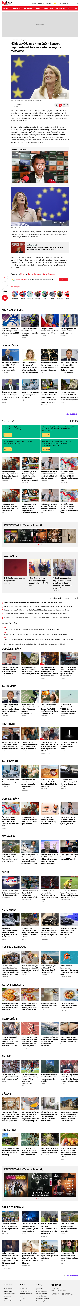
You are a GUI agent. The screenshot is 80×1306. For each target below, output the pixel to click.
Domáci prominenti (6, 751)
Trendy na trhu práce (65, 976)
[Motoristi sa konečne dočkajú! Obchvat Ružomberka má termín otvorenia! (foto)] (11, 846)
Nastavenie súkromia (9, 1293)
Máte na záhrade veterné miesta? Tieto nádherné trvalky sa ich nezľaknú (49, 1150)
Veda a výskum (64, 1043)
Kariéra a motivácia (14, 947)
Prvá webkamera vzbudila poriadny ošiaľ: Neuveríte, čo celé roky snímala (68, 783)
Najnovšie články (10, 623)
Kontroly (37, 274)
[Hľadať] (71, 8)
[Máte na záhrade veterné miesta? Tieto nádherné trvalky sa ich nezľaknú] (50, 1139)
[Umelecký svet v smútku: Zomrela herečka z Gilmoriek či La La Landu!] (69, 733)
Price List (22, 1298)
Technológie (10, 1018)
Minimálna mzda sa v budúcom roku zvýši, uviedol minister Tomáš (38, 580)
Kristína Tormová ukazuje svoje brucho (14, 579)
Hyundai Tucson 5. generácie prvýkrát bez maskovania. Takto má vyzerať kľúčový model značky (49, 932)
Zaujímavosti (48, 8)
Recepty (62, 1159)
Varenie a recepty (13, 984)
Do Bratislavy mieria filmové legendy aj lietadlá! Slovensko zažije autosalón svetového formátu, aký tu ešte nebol (29, 476)
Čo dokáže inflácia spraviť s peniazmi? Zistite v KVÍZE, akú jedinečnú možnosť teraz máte (69, 476)
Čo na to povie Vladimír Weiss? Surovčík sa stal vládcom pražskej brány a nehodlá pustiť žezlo (69, 894)
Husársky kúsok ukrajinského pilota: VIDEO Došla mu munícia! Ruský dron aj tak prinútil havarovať (37, 617)
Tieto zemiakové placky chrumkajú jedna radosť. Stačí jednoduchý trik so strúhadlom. (10, 1006)
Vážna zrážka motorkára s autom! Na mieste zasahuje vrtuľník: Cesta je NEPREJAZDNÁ (33, 603)
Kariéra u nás (7, 1296)
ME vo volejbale (6, 897)
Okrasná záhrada (6, 1157)
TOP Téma (43, 1048)
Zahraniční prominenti (27, 751)
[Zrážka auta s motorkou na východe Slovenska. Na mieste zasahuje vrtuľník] (50, 1066)
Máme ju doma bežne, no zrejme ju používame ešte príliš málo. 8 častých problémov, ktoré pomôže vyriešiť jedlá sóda (30, 1116)
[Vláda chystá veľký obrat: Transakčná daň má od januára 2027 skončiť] (69, 846)
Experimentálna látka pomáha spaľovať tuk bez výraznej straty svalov (69, 1039)
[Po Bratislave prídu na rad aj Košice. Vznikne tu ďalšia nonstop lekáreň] (11, 1066)
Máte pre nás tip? (40, 1301)
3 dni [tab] (67, 598)
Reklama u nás (23, 1289)
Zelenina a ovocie (25, 1157)
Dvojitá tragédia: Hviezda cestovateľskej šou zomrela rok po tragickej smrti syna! (29, 745)
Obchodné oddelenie (41, 1293)
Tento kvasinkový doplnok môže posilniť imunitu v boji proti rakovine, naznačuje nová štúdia (34, 644)
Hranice (30, 274)
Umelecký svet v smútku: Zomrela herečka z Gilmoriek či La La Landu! (69, 745)
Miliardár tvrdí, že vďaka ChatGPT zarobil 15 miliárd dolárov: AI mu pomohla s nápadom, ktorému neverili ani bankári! (49, 859)
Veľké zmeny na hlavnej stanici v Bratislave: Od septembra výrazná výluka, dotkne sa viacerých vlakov (68, 671)
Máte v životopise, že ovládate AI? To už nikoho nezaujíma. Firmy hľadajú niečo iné (49, 969)
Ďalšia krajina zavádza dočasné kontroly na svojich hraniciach (68, 331)
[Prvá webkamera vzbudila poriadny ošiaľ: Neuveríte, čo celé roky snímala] (69, 771)
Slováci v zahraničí (26, 899)
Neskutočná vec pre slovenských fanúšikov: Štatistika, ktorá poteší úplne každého (10, 475)
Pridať (64, 280)
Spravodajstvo (39, 1289)
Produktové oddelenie (42, 1291)
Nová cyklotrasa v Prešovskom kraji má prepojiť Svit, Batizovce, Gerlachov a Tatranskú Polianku (29, 932)
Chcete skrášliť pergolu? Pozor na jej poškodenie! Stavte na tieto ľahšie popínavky (10, 1151)
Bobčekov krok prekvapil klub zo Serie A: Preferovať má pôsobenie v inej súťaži (29, 894)
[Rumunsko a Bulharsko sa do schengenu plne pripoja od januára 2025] (11, 320)
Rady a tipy (63, 1010)
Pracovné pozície (9, 421)
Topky (22, 40)
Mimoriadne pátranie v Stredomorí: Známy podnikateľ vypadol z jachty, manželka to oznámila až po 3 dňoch (29, 859)
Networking (5, 976)
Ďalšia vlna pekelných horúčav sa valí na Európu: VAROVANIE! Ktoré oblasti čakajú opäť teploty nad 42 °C (39, 606)
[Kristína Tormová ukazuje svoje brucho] (15, 567)
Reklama (23, 1285)
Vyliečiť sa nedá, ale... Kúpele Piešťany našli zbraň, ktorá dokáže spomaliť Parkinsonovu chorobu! (62, 583)
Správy (30, 585)
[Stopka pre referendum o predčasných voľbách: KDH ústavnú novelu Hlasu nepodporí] (11, 658)
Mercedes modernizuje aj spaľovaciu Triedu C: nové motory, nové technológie (68, 931)
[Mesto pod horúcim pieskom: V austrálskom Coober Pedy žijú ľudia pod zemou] (50, 771)
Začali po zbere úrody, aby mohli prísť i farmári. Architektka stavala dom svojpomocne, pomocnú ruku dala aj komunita (10, 1116)
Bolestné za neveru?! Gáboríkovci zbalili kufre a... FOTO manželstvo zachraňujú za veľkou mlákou (36, 610)
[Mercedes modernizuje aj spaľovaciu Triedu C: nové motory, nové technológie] (69, 919)
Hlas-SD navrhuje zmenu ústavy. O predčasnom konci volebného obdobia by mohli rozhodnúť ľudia (69, 1078)
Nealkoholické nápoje (46, 1010)
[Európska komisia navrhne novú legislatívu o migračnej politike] (50, 320)
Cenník (21, 1296)
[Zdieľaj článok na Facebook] (5, 284)
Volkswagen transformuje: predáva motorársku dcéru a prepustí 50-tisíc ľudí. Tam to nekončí (9, 932)
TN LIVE (6, 1056)
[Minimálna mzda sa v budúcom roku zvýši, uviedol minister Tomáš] (40, 567)
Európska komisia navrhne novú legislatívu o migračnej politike (49, 331)
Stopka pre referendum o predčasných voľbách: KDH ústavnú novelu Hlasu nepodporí (32, 629)
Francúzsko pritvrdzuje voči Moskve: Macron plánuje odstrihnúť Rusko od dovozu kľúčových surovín (11, 709)
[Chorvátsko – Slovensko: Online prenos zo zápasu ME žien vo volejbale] (11, 882)
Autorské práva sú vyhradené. (59, 1290)
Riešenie (23, 274)
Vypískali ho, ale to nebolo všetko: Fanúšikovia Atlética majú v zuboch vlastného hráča (49, 895)
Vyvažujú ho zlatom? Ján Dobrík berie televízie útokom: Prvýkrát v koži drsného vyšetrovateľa (10, 745)
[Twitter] (60, 1285)
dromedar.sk (44, 788)
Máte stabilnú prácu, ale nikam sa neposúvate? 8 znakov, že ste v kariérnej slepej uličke (30, 969)
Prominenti (28, 8)
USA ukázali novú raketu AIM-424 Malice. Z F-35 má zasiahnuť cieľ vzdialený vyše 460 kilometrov (49, 1041)
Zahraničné (16, 8)
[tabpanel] (40, 610)
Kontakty (39, 1285)
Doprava (23, 939)
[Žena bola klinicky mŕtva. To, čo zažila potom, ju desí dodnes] (11, 771)
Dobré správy (10, 798)
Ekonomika (60, 8)
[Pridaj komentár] (5, 277)
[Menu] (76, 8)
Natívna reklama (24, 1301)
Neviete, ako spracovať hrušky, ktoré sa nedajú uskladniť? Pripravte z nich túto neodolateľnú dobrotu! (68, 1152)
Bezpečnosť (5, 1048)
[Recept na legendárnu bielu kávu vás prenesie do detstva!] (50, 994)
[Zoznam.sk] (57, 1294)
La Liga (42, 901)
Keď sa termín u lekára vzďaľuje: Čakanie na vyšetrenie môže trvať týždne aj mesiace (49, 475)
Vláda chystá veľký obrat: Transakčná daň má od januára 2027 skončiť (69, 857)
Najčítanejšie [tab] (56, 598)
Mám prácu (24, 974)
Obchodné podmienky (26, 1293)
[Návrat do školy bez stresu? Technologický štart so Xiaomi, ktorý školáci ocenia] (50, 808)
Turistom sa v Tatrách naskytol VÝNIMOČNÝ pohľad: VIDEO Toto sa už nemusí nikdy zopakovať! (36, 614)
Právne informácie (8, 1289)
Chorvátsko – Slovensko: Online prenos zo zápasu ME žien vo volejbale (10, 893)
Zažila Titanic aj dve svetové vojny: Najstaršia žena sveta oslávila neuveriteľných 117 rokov (30, 784)
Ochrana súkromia (8, 1291)
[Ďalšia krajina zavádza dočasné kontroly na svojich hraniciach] (69, 320)
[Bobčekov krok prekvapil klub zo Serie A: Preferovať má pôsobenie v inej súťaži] (30, 882)
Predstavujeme (44, 939)
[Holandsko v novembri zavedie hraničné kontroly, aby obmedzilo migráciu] (30, 320)
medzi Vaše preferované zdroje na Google (34, 280)
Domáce (6, 8)
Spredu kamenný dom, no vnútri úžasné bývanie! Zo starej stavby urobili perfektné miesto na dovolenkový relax (69, 1116)
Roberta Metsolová (48, 274)
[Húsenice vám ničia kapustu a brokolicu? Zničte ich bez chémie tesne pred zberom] (30, 1139)
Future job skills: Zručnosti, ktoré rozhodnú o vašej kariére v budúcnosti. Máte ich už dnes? (69, 970)
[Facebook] (53, 1285)
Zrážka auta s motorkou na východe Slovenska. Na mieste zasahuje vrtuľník (49, 1078)
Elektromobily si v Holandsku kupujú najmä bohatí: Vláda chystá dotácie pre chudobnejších (30, 709)
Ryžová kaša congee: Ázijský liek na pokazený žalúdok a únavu (68, 1005)
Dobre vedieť (5, 480)
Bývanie (6, 1093)
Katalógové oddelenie (42, 1296)
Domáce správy (11, 648)
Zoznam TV (10, 555)
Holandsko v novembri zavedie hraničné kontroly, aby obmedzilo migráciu (29, 332)
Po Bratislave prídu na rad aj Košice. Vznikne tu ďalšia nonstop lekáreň (10, 1077)
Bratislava (62, 678)
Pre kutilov (9, 1129)
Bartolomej (48, 3)
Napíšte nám (7, 1298)
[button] (60, 105)
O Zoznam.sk (8, 1285)
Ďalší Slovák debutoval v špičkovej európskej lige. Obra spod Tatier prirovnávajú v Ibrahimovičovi (30, 1079)
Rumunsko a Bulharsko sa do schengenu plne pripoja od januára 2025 (10, 331)
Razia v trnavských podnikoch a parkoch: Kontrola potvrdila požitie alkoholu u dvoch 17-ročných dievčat (38, 639)
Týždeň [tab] (74, 598)
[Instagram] (56, 1285)
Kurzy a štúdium (45, 974)
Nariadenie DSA (8, 1301)
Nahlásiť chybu (15, 287)
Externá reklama (24, 1291)
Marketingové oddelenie (42, 1298)
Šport (38, 8)
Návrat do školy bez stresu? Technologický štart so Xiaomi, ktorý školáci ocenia (48, 820)
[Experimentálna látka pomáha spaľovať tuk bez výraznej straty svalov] (69, 1028)
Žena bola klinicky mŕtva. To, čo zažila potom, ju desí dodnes (10, 782)
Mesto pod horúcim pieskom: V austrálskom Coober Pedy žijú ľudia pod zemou (49, 783)
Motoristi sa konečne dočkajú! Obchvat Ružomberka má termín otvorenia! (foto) (10, 858)
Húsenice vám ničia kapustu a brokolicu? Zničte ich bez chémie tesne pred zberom (29, 1151)
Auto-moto (9, 909)
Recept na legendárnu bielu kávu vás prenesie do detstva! (49, 1005)
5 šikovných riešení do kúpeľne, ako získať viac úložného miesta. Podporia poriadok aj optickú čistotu (49, 1116)
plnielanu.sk (63, 826)
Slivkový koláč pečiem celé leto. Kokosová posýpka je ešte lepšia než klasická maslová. (29, 1006)
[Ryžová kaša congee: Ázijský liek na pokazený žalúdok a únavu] (69, 994)
